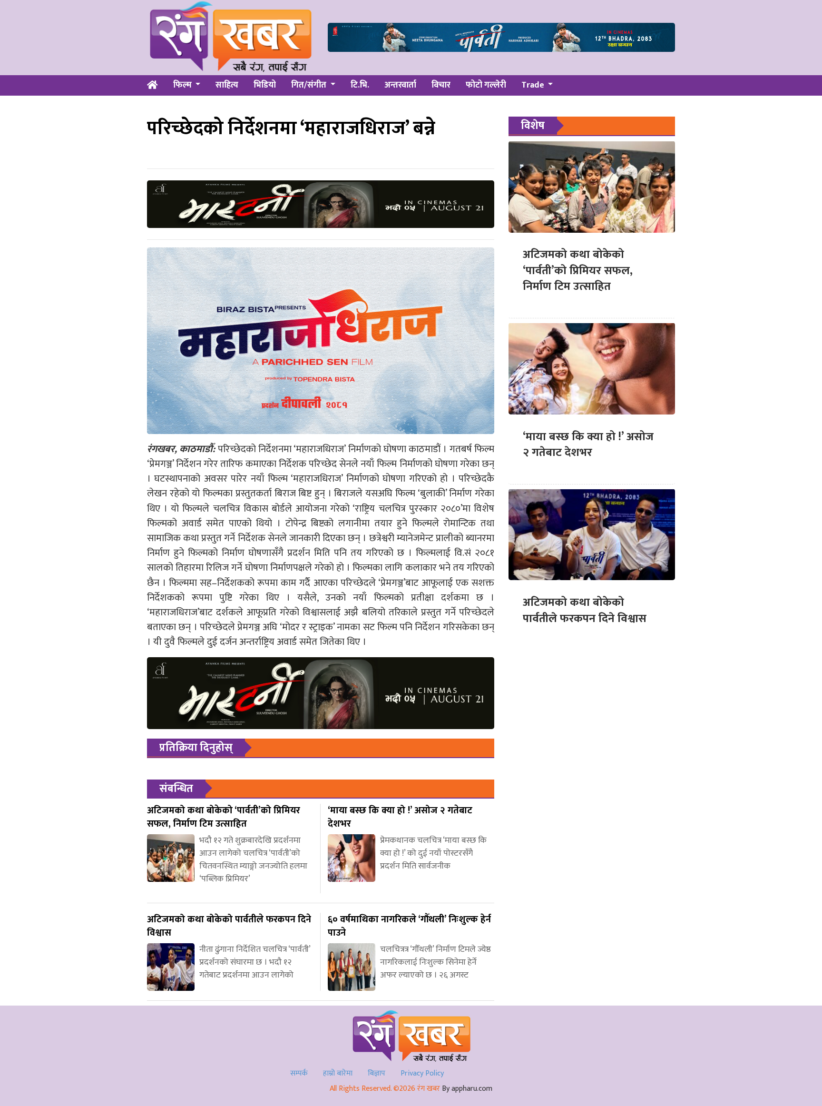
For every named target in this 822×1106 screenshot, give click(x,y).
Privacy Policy (422, 1073)
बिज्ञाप (376, 1073)
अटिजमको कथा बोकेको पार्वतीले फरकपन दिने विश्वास (584, 610)
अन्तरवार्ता (400, 85)
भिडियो (265, 85)
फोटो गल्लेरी (486, 85)
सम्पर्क (299, 1073)
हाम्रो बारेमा (337, 1073)
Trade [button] (533, 85)
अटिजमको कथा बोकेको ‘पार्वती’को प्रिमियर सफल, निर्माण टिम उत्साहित (578, 270)
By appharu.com (467, 1088)
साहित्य (226, 85)
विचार (440, 85)
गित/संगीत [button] (309, 85)
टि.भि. (360, 85)
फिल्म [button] (183, 85)
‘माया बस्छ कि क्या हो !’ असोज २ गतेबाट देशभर (588, 444)
